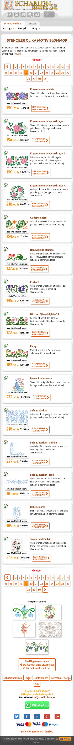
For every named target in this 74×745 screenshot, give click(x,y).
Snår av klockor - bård (42, 474)
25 (57, 72)
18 (21, 72)
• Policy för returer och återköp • (37, 731)
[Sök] (30, 16)
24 (52, 72)
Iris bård (34, 282)
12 (57, 66)
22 (41, 72)
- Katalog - (7, 28)
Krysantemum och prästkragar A (48, 185)
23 (46, 72)
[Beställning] (23, 16)
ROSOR (17, 53)
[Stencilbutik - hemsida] (30, 9)
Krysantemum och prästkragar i (47, 121)
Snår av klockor (38, 410)
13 (62, 66)
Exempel (22, 28)
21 (36, 72)
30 (39, 78)
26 (62, 72)
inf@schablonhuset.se (44, 697)
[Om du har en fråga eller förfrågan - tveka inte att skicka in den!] (37, 708)
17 (16, 72)
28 (28, 78)
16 (11, 72)
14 (67, 66)
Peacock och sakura (41, 378)
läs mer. (37, 742)
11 (53, 66)
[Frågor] (9, 16)
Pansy (33, 346)
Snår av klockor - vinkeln (43, 442)
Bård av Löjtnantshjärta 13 (44, 314)
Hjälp (34, 28)
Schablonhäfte (13, 23)
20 (31, 72)
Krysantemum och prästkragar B (47, 153)
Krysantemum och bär (42, 89)
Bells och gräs (37, 506)
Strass (32, 23)
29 (34, 78)
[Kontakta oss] (16, 16)
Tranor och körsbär (40, 539)
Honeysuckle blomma (42, 249)
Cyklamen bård (38, 217)
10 (47, 66)
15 (6, 72)
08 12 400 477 (43, 691)
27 (68, 72)
